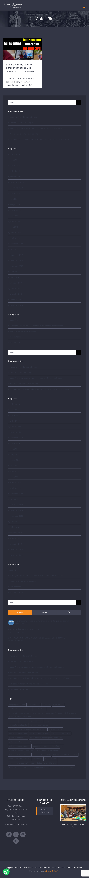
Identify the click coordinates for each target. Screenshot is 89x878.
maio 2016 (14, 277)
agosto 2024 (14, 193)
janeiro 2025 (15, 177)
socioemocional (16, 342)
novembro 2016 (16, 260)
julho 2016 (14, 272)
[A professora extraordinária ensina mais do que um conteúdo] (11, 621)
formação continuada (18, 725)
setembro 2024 (16, 188)
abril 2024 (13, 199)
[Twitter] (9, 834)
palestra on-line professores (47, 750)
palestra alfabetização (61, 733)
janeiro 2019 (15, 232)
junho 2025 (14, 171)
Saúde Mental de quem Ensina (23, 117)
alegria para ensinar (17, 705)
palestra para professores (19, 755)
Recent (45, 612)
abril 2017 (13, 249)
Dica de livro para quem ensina (23, 134)
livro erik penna (55, 729)
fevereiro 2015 (15, 294)
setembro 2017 (16, 244)
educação (13, 721)
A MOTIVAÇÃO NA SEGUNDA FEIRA (23, 629)
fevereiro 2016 (15, 283)
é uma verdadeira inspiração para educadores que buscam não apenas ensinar (41, 767)
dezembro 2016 (16, 255)
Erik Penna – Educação (16, 824)
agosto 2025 (15, 165)
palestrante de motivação (50, 742)
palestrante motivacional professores (48, 746)
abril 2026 (14, 160)
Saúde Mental (51, 759)
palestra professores (41, 755)
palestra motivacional (18, 738)
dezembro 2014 (16, 300)
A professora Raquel (18, 689)
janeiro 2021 (15, 221)
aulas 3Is (46, 705)
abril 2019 (13, 227)
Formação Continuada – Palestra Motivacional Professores (36, 326)
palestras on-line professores (65, 755)
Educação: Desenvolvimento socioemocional (29, 684)
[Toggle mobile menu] (84, 7)
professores (37, 759)
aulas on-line (58, 705)
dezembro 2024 (16, 182)
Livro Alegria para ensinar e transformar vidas (27, 729)
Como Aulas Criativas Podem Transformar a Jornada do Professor (39, 139)
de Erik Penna (39, 709)
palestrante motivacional (19, 746)
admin (10, 71)
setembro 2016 (16, 266)
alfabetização (34, 705)
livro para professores (18, 733)
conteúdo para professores (20, 709)
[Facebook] (16, 834)
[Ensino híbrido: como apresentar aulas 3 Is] (22, 49)
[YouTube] (23, 834)
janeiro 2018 (15, 238)
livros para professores (39, 733)
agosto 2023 (15, 210)
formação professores (39, 725)
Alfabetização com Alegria (21, 123)
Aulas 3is (33, 71)
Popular (20, 612)
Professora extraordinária (19, 759)
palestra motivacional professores (23, 742)
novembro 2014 (16, 305)
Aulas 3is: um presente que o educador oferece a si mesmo (36, 128)
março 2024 (14, 205)
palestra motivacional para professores (46, 738)
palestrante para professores (22, 331)
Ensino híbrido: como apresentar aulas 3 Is (23, 46)
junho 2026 (14, 154)
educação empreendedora (31, 721)
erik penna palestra (53, 721)
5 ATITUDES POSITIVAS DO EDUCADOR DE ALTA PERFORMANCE (36, 638)
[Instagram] (16, 841)
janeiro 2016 (15, 288)
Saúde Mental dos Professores (21, 763)
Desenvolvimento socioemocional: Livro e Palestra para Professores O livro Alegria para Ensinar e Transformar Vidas (42, 715)
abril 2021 (13, 216)
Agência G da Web (52, 871)
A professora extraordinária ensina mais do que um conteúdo (43, 621)
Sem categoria (16, 337)
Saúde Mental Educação (47, 763)
